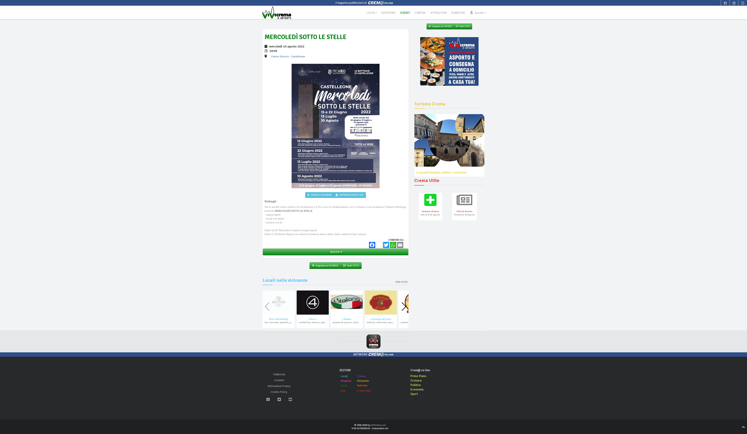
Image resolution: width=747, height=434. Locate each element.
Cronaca (416, 380)
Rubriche (362, 385)
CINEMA (420, 13)
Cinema (361, 376)
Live (342, 390)
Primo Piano (418, 376)
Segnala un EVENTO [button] (326, 265)
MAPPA (334, 252)
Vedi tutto (401, 282)
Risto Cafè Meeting (278, 319)
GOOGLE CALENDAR (320, 194)
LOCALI (371, 13)
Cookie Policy (279, 392)
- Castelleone (288, 56)
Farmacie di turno (430, 211)
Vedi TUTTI (352, 265)
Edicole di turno (465, 211)
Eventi (344, 385)
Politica (415, 385)
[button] (404, 306)
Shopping (345, 380)
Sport (414, 394)
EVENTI (405, 13)
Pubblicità (279, 374)
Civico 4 (313, 319)
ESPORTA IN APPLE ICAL (351, 194)
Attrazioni (363, 380)
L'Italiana (346, 319)
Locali (344, 376)
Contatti (279, 380)
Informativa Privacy (279, 386)
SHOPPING (388, 13)
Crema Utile (364, 390)
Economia (416, 389)
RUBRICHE (458, 13)
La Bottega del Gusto (380, 319)
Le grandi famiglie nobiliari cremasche (441, 172)
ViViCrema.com (378, 425)
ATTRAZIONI (438, 13)
